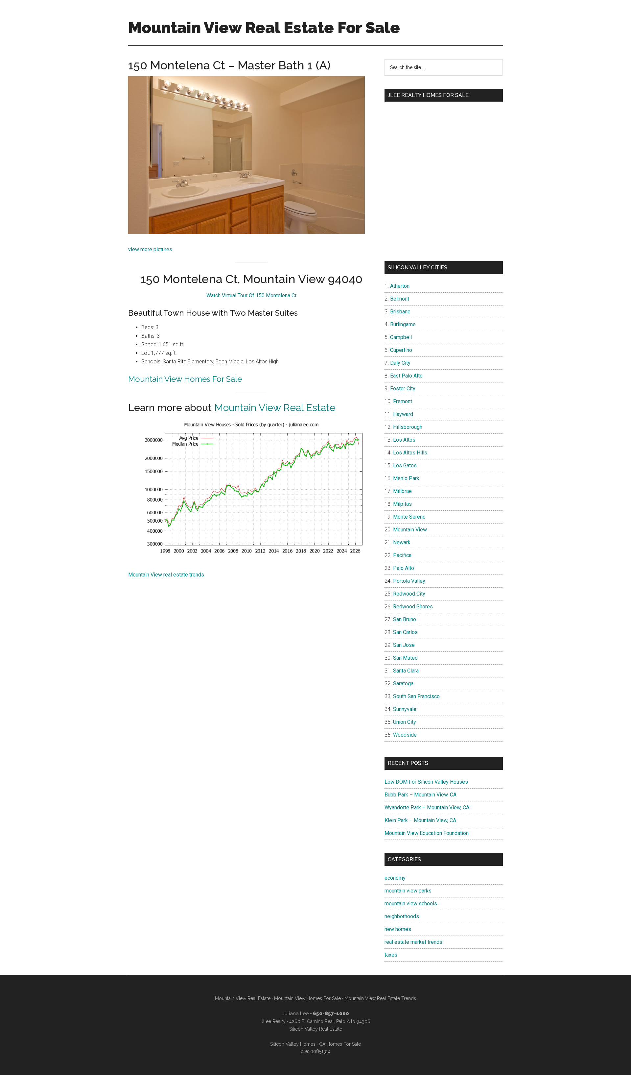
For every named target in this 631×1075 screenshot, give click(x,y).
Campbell (401, 337)
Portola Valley (409, 581)
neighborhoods (402, 916)
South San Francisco (416, 696)
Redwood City (409, 594)
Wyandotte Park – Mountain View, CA (427, 807)
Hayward (403, 414)
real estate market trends (413, 942)
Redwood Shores (413, 606)
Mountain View (410, 529)
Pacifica (402, 555)
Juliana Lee (295, 1013)
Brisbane (400, 311)
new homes (398, 929)
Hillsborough (407, 427)
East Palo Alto (406, 376)
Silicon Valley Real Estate (315, 1029)
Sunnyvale (404, 709)
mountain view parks (408, 891)
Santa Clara (406, 671)
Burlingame (403, 324)
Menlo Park (406, 478)
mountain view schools (411, 903)
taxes (391, 955)
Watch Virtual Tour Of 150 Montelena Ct (251, 295)
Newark (401, 542)
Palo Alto (403, 568)
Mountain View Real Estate (275, 407)
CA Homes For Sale (340, 1044)
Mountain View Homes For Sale (185, 379)
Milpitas (402, 504)
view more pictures (150, 249)
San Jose (404, 645)
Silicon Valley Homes (293, 1044)
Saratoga (403, 683)
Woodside (405, 735)
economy (395, 878)
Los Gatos (405, 465)
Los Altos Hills (410, 453)
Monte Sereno (409, 517)
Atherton (399, 286)
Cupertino (401, 350)
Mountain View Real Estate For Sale (264, 27)
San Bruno (404, 619)
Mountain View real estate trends (166, 575)
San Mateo (405, 658)
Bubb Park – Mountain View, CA (420, 795)
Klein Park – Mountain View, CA (420, 820)
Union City (404, 722)
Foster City (402, 388)
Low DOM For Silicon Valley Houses (426, 782)
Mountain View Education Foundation (427, 833)
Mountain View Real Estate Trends (380, 998)
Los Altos (404, 440)
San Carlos (405, 632)
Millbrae (402, 491)
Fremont (402, 401)
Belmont (399, 299)
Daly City (400, 363)
